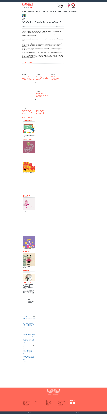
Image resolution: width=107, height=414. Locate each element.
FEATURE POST (25, 342)
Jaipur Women (31, 11)
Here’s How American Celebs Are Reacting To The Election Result (28, 357)
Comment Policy (26, 404)
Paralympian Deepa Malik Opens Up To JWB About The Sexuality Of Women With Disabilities (28, 362)
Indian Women (25, 348)
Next (34, 316)
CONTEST (36, 401)
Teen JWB (59, 11)
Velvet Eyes (60, 405)
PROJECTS (65, 11)
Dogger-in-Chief (49, 406)
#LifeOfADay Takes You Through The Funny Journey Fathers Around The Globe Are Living (29, 335)
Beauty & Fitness (49, 403)
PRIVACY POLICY (25, 406)
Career (24, 403)
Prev (33, 316)
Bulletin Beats (60, 400)
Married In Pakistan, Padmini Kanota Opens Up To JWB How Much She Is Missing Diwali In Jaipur (28, 351)
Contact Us (28, 1)
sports (24, 322)
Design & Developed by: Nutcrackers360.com (79, 412)
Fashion (24, 338)
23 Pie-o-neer (48, 401)
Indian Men (38, 11)
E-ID (58, 406)
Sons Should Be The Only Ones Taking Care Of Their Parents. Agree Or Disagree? (28, 291)
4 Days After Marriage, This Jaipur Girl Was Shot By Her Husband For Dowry (29, 319)
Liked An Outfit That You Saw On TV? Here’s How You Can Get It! (28, 340)
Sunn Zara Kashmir (61, 401)
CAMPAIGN (36, 400)
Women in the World (40, 406)
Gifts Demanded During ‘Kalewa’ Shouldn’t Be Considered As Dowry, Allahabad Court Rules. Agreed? (28, 286)
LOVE (36, 402)
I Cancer (59, 402)
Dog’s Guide (60, 403)
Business (47, 404)
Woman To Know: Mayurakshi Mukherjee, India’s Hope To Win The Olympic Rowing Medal (28, 324)
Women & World (53, 11)
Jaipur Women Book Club (50, 400)
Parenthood (25, 332)
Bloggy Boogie (60, 404)
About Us (23, 1)
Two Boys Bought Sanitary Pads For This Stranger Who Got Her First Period (31, 301)
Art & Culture (48, 402)
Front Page (24, 11)
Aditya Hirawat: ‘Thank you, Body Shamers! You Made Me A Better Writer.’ (28, 329)
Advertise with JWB (26, 401)
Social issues (31, 298)
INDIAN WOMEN (45, 11)
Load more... (25, 408)
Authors (25, 402)
